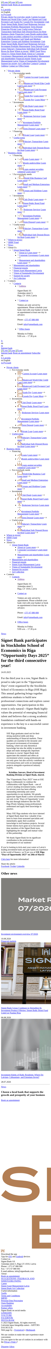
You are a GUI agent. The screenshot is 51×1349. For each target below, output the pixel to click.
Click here (5, 859)
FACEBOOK (7, 1318)
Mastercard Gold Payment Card (36, 386)
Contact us (13, 66)
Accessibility (6, 1305)
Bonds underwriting (38, 34)
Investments (39, 22)
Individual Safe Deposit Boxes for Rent (29, 31)
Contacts (34, 63)
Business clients (8, 34)
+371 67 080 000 (31, 320)
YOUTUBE (6, 1315)
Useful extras (27, 29)
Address (4, 66)
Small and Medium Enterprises (36, 184)
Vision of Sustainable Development (34, 61)
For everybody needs (39, 36)
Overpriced (19, 1330)
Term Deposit (36, 27)
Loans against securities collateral (15, 36)
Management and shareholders (25, 56)
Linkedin (20, 866)
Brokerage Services (36, 24)
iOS (10, 1256)
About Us (5, 54)
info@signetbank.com (33, 324)
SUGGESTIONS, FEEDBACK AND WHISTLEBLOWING (18, 1279)
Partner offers (7, 1308)
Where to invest (22, 51)
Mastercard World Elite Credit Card (16, 19)
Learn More (40, 100)
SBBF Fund (35, 51)
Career (4, 1283)
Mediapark (30, 1330)
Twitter (13, 866)
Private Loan (15, 29)
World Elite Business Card (12, 39)
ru (2, 345)
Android (19, 1256)
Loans (27, 34)
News (43, 51)
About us (31, 54)
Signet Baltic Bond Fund (17, 24)
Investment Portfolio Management (15, 27)
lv (2, 341)
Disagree (5, 1346)
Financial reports (23, 58)
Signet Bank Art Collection (12, 1288)
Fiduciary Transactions (16, 49)
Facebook (5, 866)
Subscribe (36, 353)
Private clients (7, 17)
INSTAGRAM (7, 1320)
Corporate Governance (29, 255)
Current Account (38, 17)
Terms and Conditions (10, 1296)
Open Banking (7, 1303)
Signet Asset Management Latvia (28, 270)
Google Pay (28, 22)
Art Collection (24, 63)
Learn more (27, 86)
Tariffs (4, 1293)
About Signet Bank (18, 54)
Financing (5, 29)
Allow (12, 1346)
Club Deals (28, 106)
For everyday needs (22, 17)
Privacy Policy (10, 1342)
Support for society (9, 63)
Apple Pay (18, 22)
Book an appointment (22, 5)
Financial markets (8, 941)
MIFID (4, 1298)
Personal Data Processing (12, 1300)
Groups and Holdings (20, 41)
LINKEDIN (6, 1313)
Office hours (23, 66)
